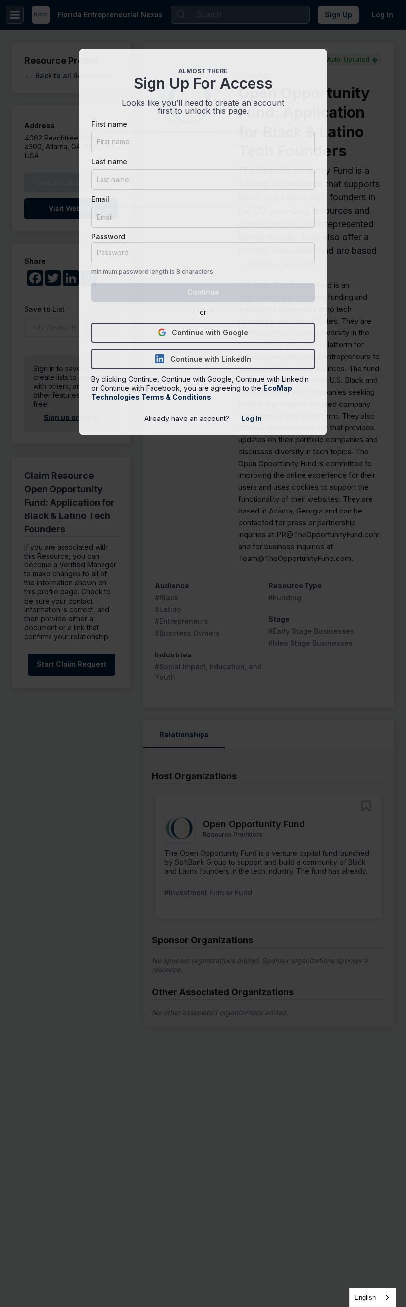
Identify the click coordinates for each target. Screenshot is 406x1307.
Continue (203, 292)
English (365, 1297)
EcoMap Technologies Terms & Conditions (192, 392)
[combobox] (372, 1297)
